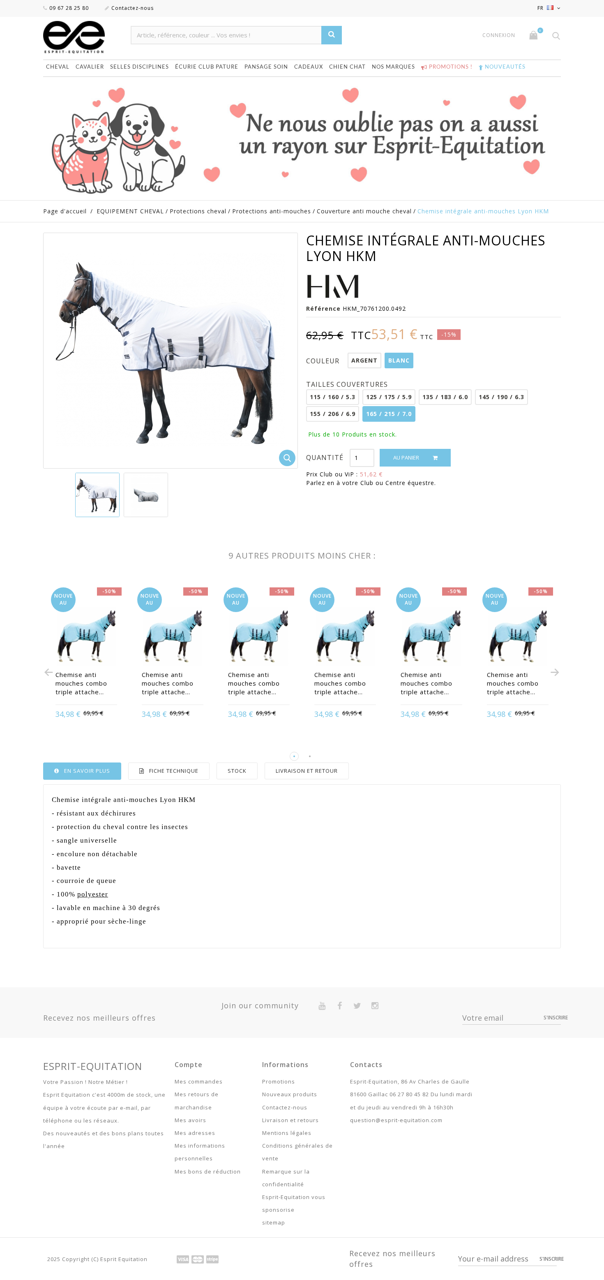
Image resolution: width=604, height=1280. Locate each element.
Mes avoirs (190, 1120)
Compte (189, 1064)
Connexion (498, 35)
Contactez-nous (132, 8)
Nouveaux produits (289, 1094)
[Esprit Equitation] (82, 37)
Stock (237, 770)
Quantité (324, 457)
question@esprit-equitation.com (396, 1120)
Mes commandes (199, 1081)
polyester (92, 894)
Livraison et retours (290, 1120)
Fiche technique (173, 770)
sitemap (273, 1222)
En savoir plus (87, 770)
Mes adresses (195, 1133)
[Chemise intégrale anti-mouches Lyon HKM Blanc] (97, 495)
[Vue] (86, 715)
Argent (364, 360)
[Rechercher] (331, 35)
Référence (323, 308)
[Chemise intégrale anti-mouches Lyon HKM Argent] (146, 495)
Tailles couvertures (348, 384)
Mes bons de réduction (208, 1171)
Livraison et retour (307, 770)
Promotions (278, 1081)
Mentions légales (286, 1133)
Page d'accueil (65, 211)
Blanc (399, 360)
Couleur (323, 360)
